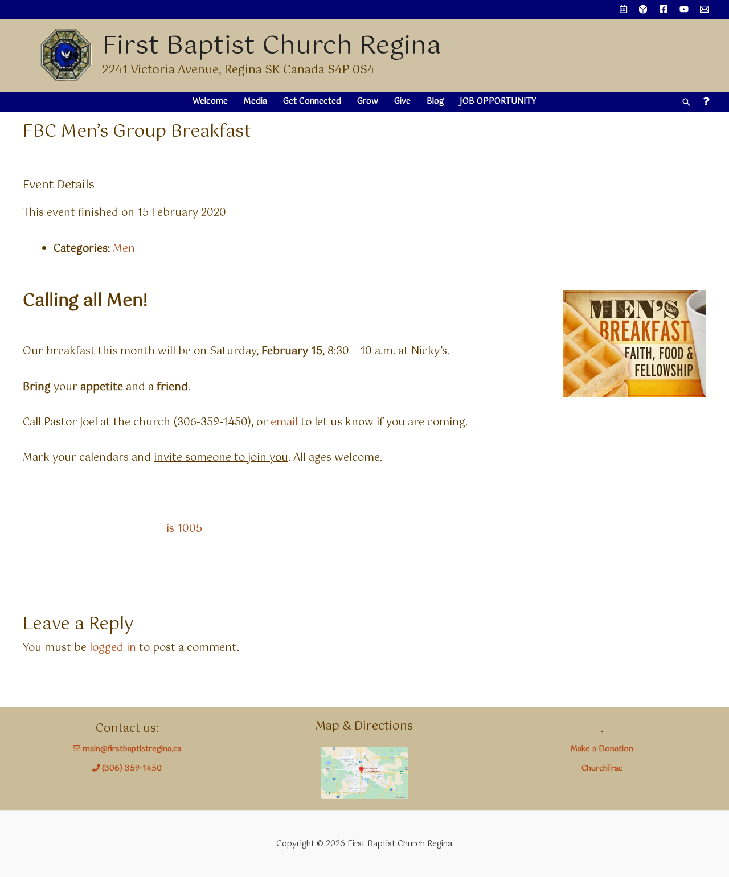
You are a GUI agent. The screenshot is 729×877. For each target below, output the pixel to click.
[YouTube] (684, 9)
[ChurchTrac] (643, 9)
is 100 (181, 529)
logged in (112, 648)
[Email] (704, 9)
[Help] (706, 102)
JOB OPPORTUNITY (498, 101)
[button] (686, 102)
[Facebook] (663, 9)
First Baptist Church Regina (271, 46)
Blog (435, 101)
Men (124, 248)
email (284, 422)
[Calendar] (623, 9)
